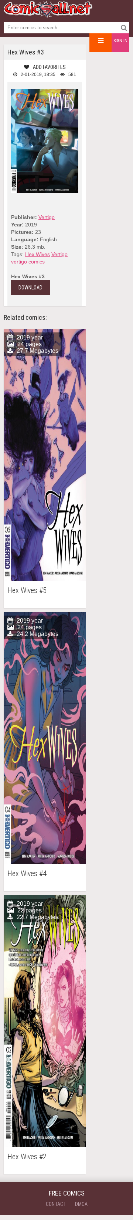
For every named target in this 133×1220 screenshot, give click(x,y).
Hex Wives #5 (27, 590)
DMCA (81, 1204)
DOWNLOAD (30, 288)
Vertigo (46, 217)
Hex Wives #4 (27, 873)
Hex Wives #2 (27, 1157)
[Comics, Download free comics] (48, 15)
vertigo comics (28, 262)
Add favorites (49, 67)
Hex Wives (37, 254)
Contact (56, 1204)
